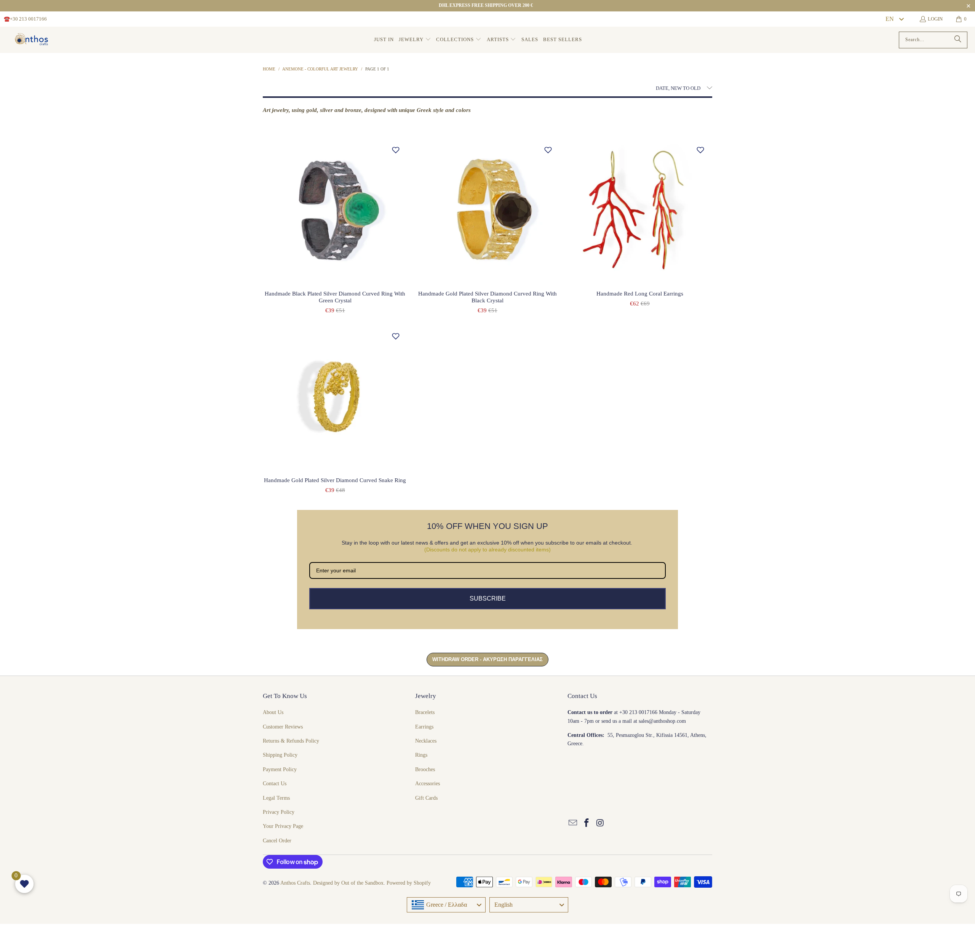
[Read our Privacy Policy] (534, 522)
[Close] (535, 377)
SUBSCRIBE (488, 548)
